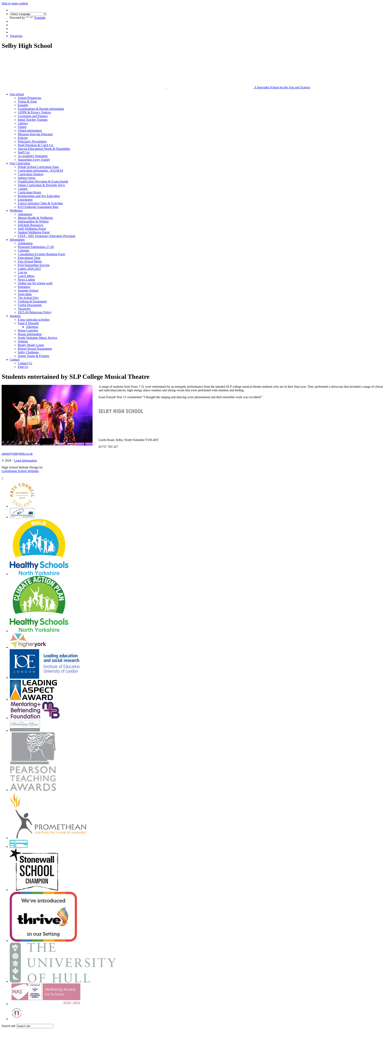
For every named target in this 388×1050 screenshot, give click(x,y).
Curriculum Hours (29, 192)
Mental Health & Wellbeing (35, 217)
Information (17, 239)
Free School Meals (30, 261)
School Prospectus (29, 98)
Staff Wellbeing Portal (32, 228)
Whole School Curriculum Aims (38, 167)
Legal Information (25, 460)
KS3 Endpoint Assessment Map (38, 207)
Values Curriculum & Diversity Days (41, 185)
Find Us (23, 367)
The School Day (28, 297)
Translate (39, 17)
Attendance (25, 214)
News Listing (26, 279)
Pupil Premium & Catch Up (35, 145)
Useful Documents (30, 305)
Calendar (23, 250)
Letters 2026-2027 (29, 268)
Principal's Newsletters (32, 141)
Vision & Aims (27, 101)
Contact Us (25, 363)
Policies (23, 138)
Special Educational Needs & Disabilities (44, 148)
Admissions (25, 243)
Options (23, 341)
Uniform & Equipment (32, 301)
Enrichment (25, 199)
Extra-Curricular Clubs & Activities (40, 203)
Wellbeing (16, 210)
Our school (17, 94)
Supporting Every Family (34, 159)
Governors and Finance (33, 116)
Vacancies (16, 36)
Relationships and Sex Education (39, 196)
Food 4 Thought (28, 323)
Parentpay (24, 287)
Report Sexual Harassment (35, 348)
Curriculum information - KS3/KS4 (40, 170)
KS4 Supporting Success (34, 265)
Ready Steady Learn (31, 345)
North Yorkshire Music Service (37, 337)
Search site (8, 1026)
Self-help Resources (30, 225)
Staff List (24, 152)
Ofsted (22, 127)
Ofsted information (30, 130)
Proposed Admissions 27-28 (36, 247)
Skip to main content (15, 3)
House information (30, 334)
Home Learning (28, 330)
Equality (23, 105)
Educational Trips (29, 257)
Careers (22, 188)
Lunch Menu (26, 276)
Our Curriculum (20, 163)
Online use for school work (35, 283)
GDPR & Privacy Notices (34, 112)
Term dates (25, 294)
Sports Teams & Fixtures (33, 356)
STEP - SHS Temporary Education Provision (46, 236)
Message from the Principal (35, 134)
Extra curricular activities (34, 319)
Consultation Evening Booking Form (41, 254)
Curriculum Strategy (31, 174)
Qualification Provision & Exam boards (43, 181)
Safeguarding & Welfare (33, 221)
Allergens (32, 327)
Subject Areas (26, 178)
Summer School (28, 290)
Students (15, 316)
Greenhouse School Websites (20, 471)
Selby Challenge (28, 352)
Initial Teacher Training (32, 119)
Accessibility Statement (32, 156)
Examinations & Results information (41, 108)
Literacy (23, 123)
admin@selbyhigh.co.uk (17, 453)
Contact (15, 359)
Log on (22, 272)
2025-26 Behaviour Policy (35, 312)
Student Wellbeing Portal (34, 232)
